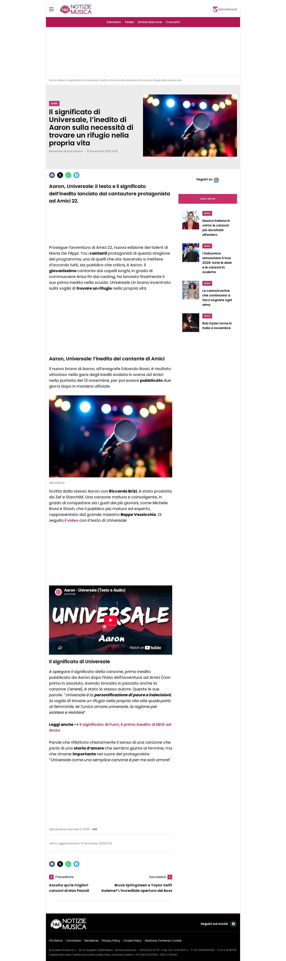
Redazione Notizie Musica (66, 151)
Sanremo (114, 22)
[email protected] (125, 950)
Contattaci (73, 941)
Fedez (129, 22)
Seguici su (204, 179)
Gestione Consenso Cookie (163, 941)
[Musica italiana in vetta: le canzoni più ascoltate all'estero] (190, 225)
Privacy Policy (111, 941)
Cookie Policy (132, 941)
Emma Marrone (150, 22)
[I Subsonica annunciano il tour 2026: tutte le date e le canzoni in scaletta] (190, 259)
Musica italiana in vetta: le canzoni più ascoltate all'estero (216, 227)
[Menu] (53, 9)
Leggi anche (207, 198)
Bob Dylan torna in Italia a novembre (217, 325)
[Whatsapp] (68, 175)
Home (52, 80)
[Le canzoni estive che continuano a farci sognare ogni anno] (190, 295)
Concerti (173, 22)
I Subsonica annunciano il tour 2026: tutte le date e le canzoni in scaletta (217, 262)
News (61, 80)
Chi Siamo (56, 941)
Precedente (64, 877)
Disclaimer (91, 941)
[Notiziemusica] (75, 9)
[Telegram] (76, 175)
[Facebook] (52, 175)
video (72, 520)
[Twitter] (60, 175)
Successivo (157, 877)
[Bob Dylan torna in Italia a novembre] (190, 324)
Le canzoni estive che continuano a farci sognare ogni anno (217, 297)
